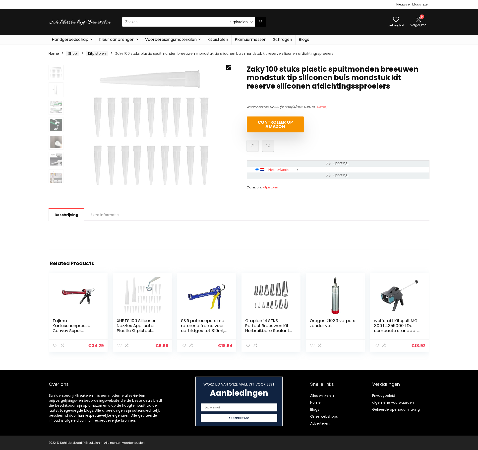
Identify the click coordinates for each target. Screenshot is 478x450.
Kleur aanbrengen (116, 39)
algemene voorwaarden (393, 402)
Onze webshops (324, 416)
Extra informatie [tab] (105, 214)
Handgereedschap (70, 39)
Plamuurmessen (250, 39)
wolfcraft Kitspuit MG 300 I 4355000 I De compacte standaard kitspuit (397, 328)
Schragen (282, 39)
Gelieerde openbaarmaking (396, 409)
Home (54, 53)
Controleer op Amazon (275, 124)
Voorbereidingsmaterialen (171, 39)
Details (321, 107)
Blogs (304, 39)
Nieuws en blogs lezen (412, 4)
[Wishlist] (396, 20)
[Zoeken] (260, 22)
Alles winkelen (322, 395)
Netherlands (278, 169)
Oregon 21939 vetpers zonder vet (332, 323)
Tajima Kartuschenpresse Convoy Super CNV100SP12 (71, 328)
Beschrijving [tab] (66, 214)
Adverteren (320, 423)
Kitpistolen (217, 39)
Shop (72, 53)
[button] (228, 67)
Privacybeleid (383, 395)
